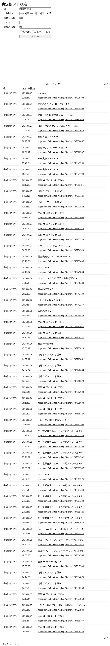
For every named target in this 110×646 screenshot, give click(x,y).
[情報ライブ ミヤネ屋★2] (56, 193)
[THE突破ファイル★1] (56, 171)
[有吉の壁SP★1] (56, 346)
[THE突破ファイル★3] (56, 139)
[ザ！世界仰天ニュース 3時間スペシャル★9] (56, 433)
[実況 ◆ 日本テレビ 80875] (56, 335)
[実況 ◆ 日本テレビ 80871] (56, 564)
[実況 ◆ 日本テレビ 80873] (56, 400)
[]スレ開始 (28, 88)
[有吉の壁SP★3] (56, 291)
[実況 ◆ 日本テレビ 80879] (56, 215)
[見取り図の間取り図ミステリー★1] (56, 117)
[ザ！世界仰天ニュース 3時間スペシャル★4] (56, 487)
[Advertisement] (55, 60)
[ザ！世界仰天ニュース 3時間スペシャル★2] (56, 520)
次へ (106, 84)
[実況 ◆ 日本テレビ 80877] (56, 237)
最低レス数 (9, 18)
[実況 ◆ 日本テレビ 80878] (56, 226)
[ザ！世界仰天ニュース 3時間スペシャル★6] (56, 466)
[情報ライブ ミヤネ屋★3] (56, 357)
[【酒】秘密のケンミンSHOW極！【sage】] (56, 128)
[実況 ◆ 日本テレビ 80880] (56, 182)
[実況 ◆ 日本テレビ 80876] (56, 324)
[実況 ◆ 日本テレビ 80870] (56, 596)
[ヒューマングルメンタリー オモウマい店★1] (56, 553)
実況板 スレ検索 (14, 4)
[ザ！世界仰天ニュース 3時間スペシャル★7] (56, 444)
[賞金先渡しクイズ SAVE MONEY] (56, 259)
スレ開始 (8, 13)
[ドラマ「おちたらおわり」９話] (56, 248)
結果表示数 (9, 27)
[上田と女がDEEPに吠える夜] (56, 422)
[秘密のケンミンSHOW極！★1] (56, 150)
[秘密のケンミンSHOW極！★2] (56, 106)
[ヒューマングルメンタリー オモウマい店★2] (56, 542)
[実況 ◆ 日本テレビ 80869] (56, 618)
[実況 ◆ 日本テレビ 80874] (56, 389)
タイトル (8, 22)
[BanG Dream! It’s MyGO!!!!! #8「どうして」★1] (56, 531)
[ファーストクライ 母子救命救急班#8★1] (56, 280)
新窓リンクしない (43, 31)
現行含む (27, 31)
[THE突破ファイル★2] (56, 160)
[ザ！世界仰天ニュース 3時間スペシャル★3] (56, 509)
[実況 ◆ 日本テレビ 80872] (56, 411)
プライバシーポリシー (12, 644)
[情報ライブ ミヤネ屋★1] (56, 204)
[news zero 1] (56, 95)
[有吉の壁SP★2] (56, 313)
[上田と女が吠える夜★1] (56, 302)
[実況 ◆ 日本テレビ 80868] (56, 629)
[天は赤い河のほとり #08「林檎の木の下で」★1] (56, 607)
